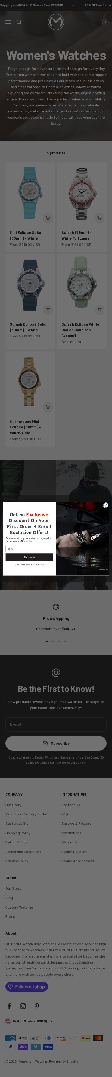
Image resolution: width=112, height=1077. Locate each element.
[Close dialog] (105, 505)
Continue (29, 557)
